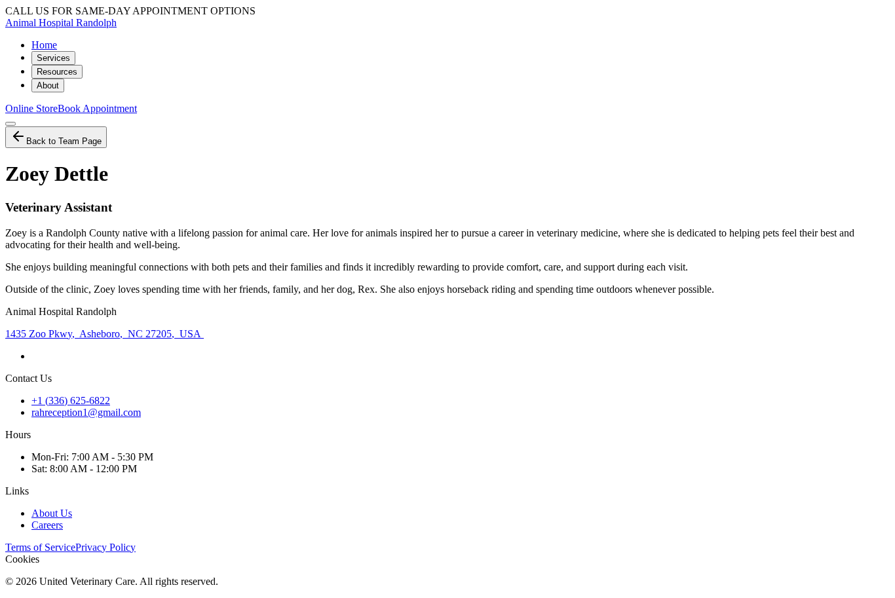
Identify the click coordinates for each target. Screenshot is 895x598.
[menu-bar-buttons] (10, 124)
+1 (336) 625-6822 (70, 400)
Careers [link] (47, 525)
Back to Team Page (64, 141)
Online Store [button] (31, 108)
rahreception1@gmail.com (86, 412)
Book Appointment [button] (97, 108)
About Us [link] (51, 513)
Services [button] (53, 58)
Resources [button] (57, 72)
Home (44, 44)
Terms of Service (40, 547)
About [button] (48, 85)
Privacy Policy (105, 547)
